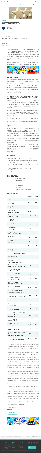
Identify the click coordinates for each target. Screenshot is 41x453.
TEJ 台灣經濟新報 (15, 436)
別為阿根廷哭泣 (11, 412)
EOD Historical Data (21, 436)
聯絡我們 (5, 442)
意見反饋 (13, 442)
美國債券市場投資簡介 (13, 414)
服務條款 (21, 442)
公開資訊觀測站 (27, 436)
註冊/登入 (38, 1)
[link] (23, 69)
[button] (19, 423)
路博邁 (7, 28)
